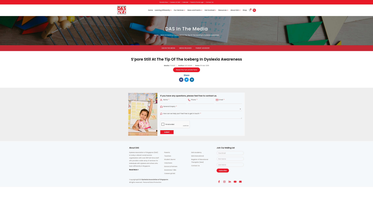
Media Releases (185, 48)
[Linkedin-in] (229, 181)
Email (221, 100)
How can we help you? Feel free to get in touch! (181, 113)
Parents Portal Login (197, 2)
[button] (254, 10)
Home (150, 10)
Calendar (185, 2)
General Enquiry (169, 106)
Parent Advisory (203, 48)
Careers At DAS (175, 2)
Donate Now (164, 2)
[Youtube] (235, 181)
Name (165, 100)
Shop (245, 10)
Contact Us (209, 2)
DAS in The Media (168, 48)
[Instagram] (224, 181)
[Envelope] (240, 181)
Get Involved (209, 10)
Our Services (179, 10)
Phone (193, 100)
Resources (222, 10)
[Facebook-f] (219, 181)
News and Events (194, 10)
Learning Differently (162, 10)
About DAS (235, 10)
